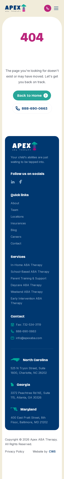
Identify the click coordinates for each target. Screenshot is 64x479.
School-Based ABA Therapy (30, 271)
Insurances (18, 223)
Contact (16, 243)
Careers (16, 236)
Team (14, 210)
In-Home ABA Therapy (26, 265)
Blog (14, 230)
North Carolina (35, 360)
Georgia (23, 384)
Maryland (28, 409)
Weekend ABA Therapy (27, 292)
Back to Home (29, 95)
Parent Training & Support (28, 278)
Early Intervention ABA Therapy (26, 301)
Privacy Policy (14, 451)
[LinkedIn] (13, 182)
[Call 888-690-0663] (47, 8)
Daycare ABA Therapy (26, 285)
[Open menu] (56, 8)
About (15, 203)
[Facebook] (20, 182)
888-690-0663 (34, 108)
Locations (17, 216)
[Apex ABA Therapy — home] (25, 146)
